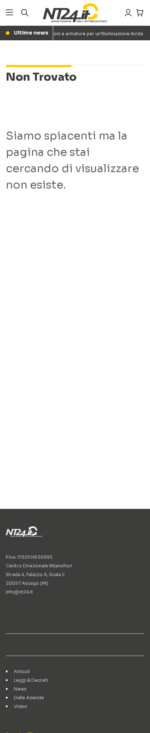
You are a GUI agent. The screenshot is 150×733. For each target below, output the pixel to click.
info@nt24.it (19, 592)
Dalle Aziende (29, 697)
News (20, 689)
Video (20, 706)
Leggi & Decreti (31, 680)
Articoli (22, 671)
